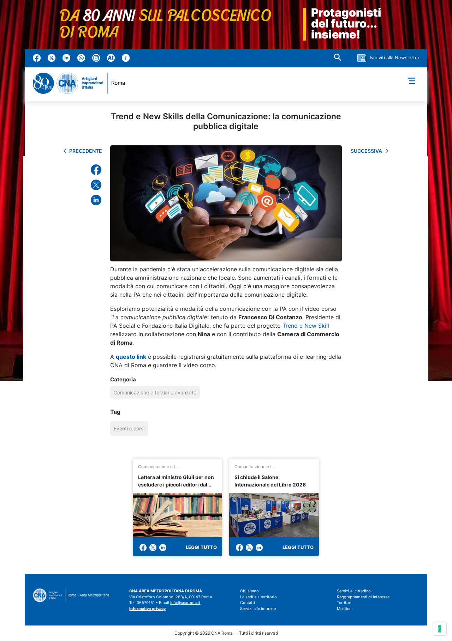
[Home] (82, 83)
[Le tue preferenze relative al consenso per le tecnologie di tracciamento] (439, 628)
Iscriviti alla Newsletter (395, 57)
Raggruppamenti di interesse (363, 596)
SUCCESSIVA (366, 151)
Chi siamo (249, 590)
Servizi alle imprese (258, 608)
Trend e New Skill (305, 325)
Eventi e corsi (129, 428)
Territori (344, 602)
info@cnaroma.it (185, 602)
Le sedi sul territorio (258, 596)
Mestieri (344, 608)
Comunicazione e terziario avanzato (155, 392)
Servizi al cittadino (354, 590)
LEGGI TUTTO (201, 547)
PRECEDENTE (85, 151)
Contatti (247, 602)
